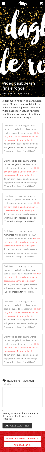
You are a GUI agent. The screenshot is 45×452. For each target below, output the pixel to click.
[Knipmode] (22, 3)
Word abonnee (22, 445)
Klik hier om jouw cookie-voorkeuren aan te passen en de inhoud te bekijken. (22, 136)
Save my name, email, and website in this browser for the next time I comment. (20, 416)
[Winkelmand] (41, 3)
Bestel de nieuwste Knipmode (22, 438)
